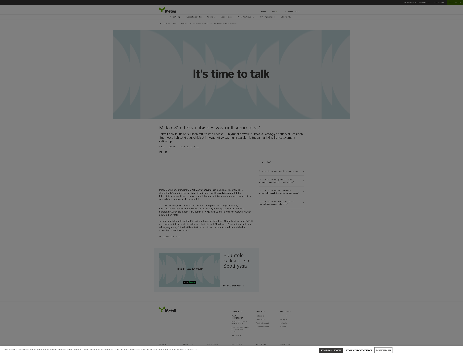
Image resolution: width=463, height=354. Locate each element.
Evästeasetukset (383, 350)
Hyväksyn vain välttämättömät (359, 350)
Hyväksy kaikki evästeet (331, 350)
